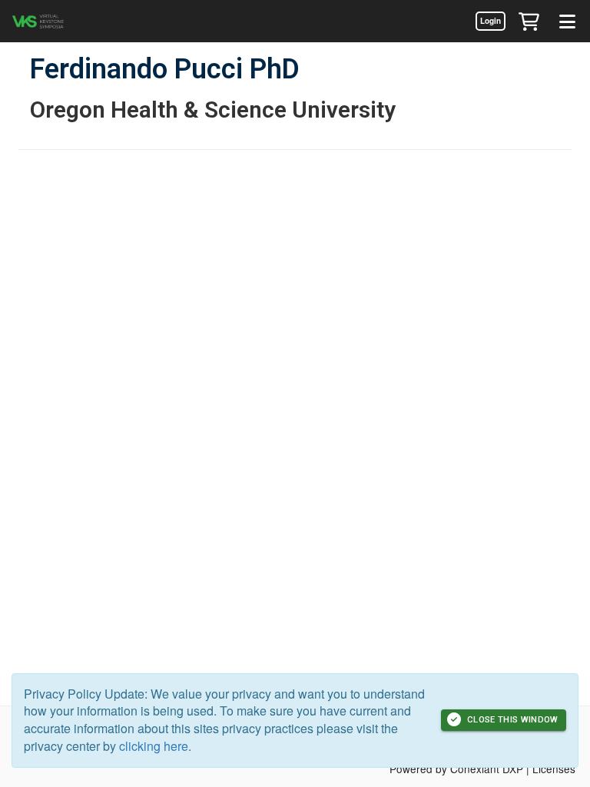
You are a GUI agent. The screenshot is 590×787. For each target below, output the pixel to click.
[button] (528, 20)
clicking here (153, 746)
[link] (490, 20)
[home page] (58, 21)
